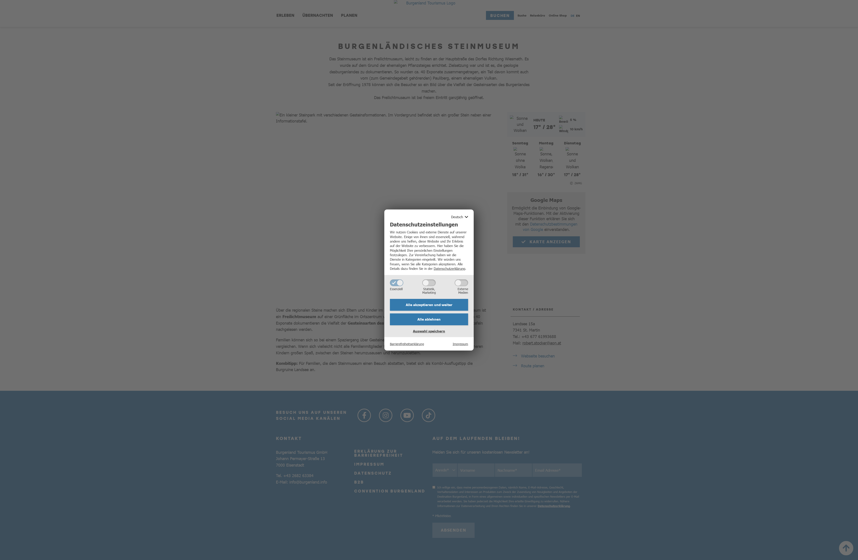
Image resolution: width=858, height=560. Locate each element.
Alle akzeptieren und (429, 305)
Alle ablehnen (429, 319)
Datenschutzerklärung (449, 268)
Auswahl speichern (429, 331)
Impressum (460, 344)
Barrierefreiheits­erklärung (407, 344)
